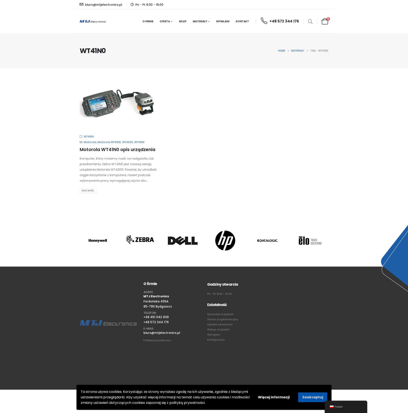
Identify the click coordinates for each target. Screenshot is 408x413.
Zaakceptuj (312, 397)
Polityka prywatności (157, 340)
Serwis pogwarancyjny (222, 319)
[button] (310, 22)
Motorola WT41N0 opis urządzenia (117, 149)
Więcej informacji (274, 397)
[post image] (119, 106)
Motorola (90, 142)
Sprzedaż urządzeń (220, 314)
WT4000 (127, 142)
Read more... (88, 190)
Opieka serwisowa (219, 324)
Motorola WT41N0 (109, 142)
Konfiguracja (216, 339)
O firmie (147, 21)
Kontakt (242, 21)
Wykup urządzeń (218, 329)
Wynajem (223, 21)
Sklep (183, 21)
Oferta (165, 21)
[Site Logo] (93, 21)
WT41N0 (89, 136)
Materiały (200, 21)
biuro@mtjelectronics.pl (161, 333)
